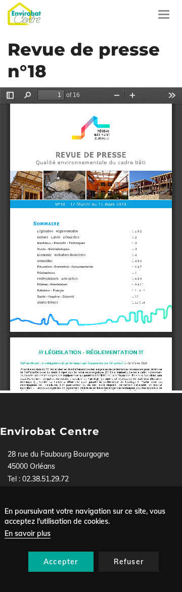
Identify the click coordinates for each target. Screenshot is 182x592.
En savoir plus (28, 533)
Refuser (129, 561)
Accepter (60, 561)
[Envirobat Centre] (24, 14)
